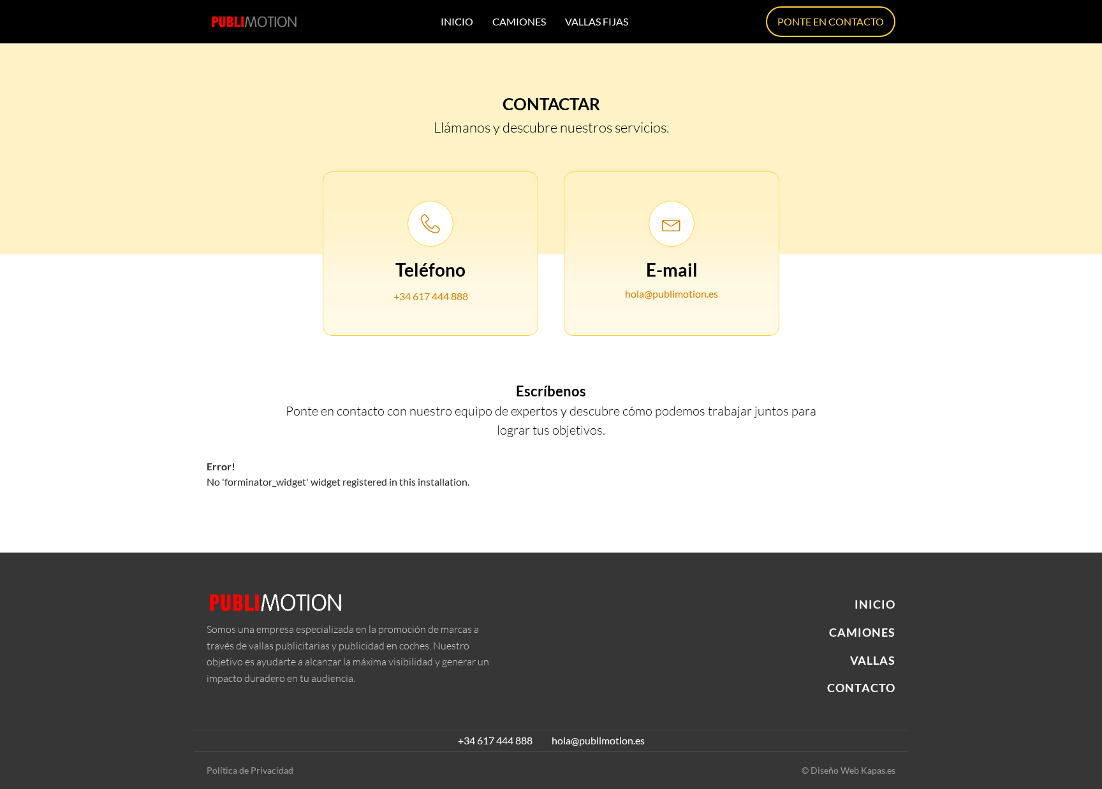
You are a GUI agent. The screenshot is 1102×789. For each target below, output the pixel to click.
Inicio (457, 21)
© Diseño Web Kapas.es (848, 770)
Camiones (519, 21)
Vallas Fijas (596, 21)
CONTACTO (861, 688)
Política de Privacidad (250, 770)
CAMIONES (862, 632)
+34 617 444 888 (430, 296)
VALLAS (872, 661)
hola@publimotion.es (671, 293)
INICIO (875, 604)
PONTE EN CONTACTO (830, 21)
